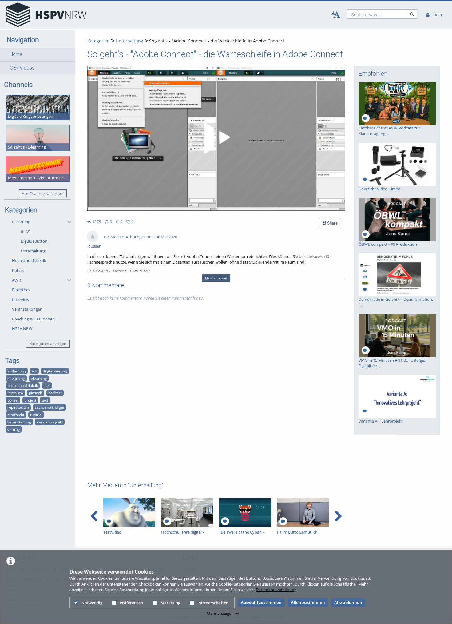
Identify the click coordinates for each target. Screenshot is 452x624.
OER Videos (22, 68)
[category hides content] (67, 222)
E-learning (21, 222)
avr (34, 370)
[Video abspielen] (216, 138)
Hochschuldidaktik (29, 260)
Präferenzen (131, 603)
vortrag (13, 429)
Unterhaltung (33, 251)
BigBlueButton (34, 241)
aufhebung (16, 370)
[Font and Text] (335, 15)
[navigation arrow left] (94, 516)
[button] (37, 54)
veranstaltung (19, 421)
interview (15, 392)
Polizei (18, 270)
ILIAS (25, 231)
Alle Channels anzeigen (42, 193)
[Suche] (412, 14)
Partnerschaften (212, 603)
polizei (12, 400)
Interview (20, 299)
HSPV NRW (22, 328)
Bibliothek (21, 289)
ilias (47, 385)
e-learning (16, 378)
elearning (39, 378)
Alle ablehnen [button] (348, 602)
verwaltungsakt (50, 421)
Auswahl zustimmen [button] (261, 602)
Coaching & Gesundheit (33, 319)
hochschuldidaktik (22, 385)
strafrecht (15, 414)
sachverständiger (50, 407)
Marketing (170, 603)
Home (16, 54)
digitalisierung (55, 370)
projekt (30, 400)
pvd (45, 400)
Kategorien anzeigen (47, 343)
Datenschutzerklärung (276, 589)
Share (332, 223)
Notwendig (91, 603)
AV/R (16, 280)
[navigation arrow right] (338, 516)
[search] (377, 14)
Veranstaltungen (27, 309)
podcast (55, 392)
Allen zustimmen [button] (308, 602)
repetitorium (18, 407)
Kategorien (98, 41)
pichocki (36, 392)
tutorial (36, 414)
